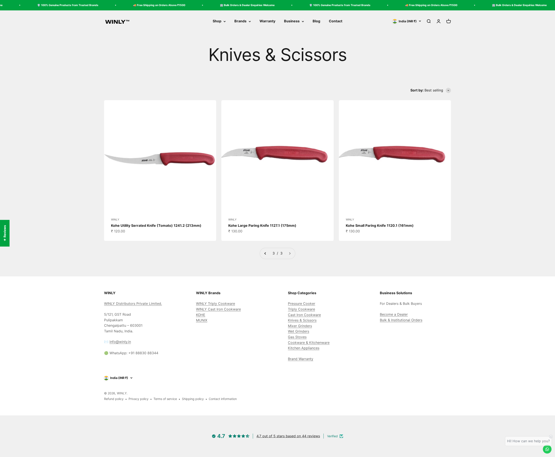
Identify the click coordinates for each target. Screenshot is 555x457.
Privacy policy (139, 399)
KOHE (200, 315)
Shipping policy (193, 399)
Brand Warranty (300, 359)
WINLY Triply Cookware (215, 303)
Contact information (223, 399)
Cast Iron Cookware (304, 315)
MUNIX (201, 320)
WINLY (115, 219)
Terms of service (165, 399)
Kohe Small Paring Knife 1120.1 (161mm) (380, 225)
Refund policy (114, 399)
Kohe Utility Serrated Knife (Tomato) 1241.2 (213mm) (156, 225)
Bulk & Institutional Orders (401, 320)
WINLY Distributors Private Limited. (133, 303)
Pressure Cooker (301, 303)
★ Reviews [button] (5, 233)
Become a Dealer (394, 314)
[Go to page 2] (265, 253)
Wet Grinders (298, 331)
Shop (217, 21)
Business (292, 21)
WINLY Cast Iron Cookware (218, 309)
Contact (335, 21)
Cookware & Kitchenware (309, 342)
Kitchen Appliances (303, 348)
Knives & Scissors (302, 320)
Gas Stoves (297, 337)
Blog (316, 21)
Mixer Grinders (300, 326)
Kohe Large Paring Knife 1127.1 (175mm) (262, 225)
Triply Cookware (301, 309)
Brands (240, 21)
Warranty (267, 21)
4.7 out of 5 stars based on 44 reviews (288, 436)
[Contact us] (547, 449)
